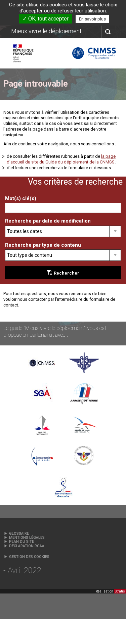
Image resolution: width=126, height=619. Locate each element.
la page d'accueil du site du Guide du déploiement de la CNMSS (61, 159)
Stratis (120, 591)
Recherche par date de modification (48, 221)
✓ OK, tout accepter (46, 18)
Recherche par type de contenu (43, 245)
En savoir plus (92, 18)
